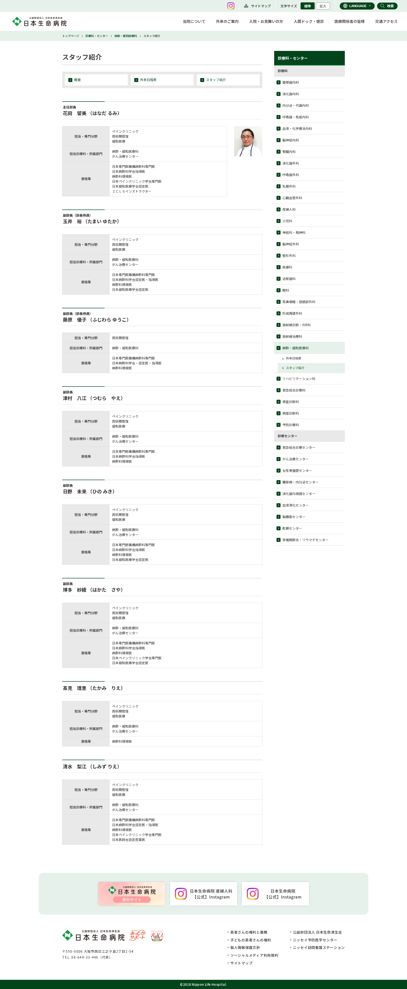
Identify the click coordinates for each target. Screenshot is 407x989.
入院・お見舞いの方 (266, 21)
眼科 (285, 290)
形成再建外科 (292, 313)
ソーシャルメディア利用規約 (254, 955)
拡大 (323, 6)
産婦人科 (289, 209)
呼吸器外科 (290, 174)
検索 (390, 6)
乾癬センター (292, 528)
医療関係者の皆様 (349, 21)
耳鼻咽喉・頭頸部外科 (298, 301)
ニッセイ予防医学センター (315, 939)
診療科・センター (96, 36)
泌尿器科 (289, 278)
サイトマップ (261, 6)
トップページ (70, 36)
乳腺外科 (289, 186)
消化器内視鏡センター (298, 493)
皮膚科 (287, 267)
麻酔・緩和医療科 (125, 36)
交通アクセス (386, 21)
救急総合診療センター (298, 447)
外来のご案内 (227, 21)
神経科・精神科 (293, 232)
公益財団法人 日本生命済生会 (317, 932)
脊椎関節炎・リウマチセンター (305, 539)
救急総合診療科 (293, 390)
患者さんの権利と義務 (249, 932)
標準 (307, 6)
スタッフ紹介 (216, 79)
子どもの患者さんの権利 (250, 939)
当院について (194, 21)
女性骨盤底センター (297, 470)
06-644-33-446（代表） (92, 957)
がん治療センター (295, 459)
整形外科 (289, 255)
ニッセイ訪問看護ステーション (319, 947)
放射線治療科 (292, 336)
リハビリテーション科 (298, 378)
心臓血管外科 (292, 197)
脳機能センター (293, 516)
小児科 (287, 220)
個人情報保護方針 (245, 947)
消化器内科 (290, 93)
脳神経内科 (290, 140)
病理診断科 (290, 413)
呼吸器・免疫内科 (295, 117)
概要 (77, 79)
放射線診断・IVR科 (296, 324)
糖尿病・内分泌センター (300, 482)
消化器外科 (290, 163)
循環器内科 (290, 82)
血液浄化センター (295, 505)
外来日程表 (148, 79)
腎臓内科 (289, 151)
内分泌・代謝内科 (295, 105)
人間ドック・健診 (309, 21)
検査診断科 (290, 401)
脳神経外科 (290, 244)
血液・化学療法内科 (297, 128)
